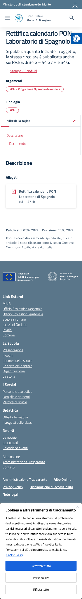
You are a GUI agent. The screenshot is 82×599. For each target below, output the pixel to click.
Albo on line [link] (11, 456)
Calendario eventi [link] (15, 447)
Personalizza (41, 577)
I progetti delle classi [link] (17, 422)
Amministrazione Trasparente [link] (24, 461)
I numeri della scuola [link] (17, 360)
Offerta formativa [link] (15, 417)
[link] (76, 38)
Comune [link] (9, 335)
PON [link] (12, 110)
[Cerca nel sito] (71, 18)
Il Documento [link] (16, 143)
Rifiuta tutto (41, 589)
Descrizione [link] (15, 135)
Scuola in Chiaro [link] (14, 319)
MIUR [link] (7, 303)
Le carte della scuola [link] (17, 365)
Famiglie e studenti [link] (16, 396)
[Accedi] (75, 4)
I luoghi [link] (8, 355)
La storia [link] (9, 376)
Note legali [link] (11, 494)
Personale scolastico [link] (17, 391)
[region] (41, 551)
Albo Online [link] (62, 479)
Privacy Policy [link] (13, 487)
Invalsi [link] (7, 329)
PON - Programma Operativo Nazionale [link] (34, 89)
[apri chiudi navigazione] (7, 18)
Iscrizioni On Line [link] (15, 324)
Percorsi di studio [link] (15, 402)
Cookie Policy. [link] (14, 554)
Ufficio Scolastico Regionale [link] (22, 308)
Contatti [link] (9, 467)
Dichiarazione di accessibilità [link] (51, 487)
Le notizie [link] (10, 437)
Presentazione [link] (13, 350)
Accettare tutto (41, 565)
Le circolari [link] (10, 442)
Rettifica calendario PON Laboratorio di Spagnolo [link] (37, 194)
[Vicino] (77, 506)
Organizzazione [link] (14, 371)
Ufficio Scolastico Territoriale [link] (23, 314)
